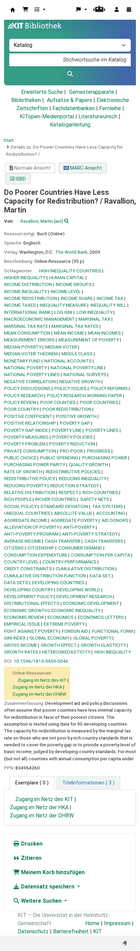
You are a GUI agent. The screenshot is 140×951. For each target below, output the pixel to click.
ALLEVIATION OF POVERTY (31, 527)
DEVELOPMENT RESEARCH (84, 596)
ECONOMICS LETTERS (101, 617)
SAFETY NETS (94, 499)
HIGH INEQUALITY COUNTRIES (70, 270)
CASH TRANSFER (63, 541)
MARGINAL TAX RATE (26, 326)
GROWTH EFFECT (59, 645)
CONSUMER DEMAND (80, 547)
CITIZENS (14, 547)
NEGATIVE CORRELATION (30, 381)
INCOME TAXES (20, 305)
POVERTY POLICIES (72, 437)
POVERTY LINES (102, 430)
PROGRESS (98, 451)
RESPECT (68, 492)
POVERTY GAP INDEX (26, 430)
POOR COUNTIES (58, 402)
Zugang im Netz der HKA (37, 687)
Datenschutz (33, 931)
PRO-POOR (71, 451)
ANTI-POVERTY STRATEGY (90, 534)
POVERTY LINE (67, 430)
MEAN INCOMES (104, 333)
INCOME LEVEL (66, 291)
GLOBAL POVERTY (92, 638)
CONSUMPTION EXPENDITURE (35, 555)
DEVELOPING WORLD (78, 589)
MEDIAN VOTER (61, 347)
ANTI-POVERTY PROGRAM (31, 534)
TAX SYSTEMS (107, 506)
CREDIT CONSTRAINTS (28, 568)
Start (8, 140)
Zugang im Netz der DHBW (39, 694)
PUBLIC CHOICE (20, 457)
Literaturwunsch (97, 116)
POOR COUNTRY (21, 409)
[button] (25, 9)
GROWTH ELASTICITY (103, 645)
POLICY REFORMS (109, 388)
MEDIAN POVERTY (22, 347)
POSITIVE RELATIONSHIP (30, 423)
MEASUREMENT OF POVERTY (88, 339)
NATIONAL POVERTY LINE (77, 367)
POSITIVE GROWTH (76, 416)
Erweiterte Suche (42, 92)
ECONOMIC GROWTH (26, 610)
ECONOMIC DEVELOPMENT (91, 603)
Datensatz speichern (48, 886)
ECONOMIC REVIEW (24, 617)
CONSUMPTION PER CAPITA (100, 555)
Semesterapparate (91, 92)
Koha (12, 9)
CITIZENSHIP (41, 547)
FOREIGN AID (75, 631)
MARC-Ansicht (85, 168)
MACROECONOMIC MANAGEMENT (39, 319)
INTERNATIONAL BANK (27, 312)
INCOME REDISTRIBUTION (30, 298)
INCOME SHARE (77, 298)
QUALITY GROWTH (88, 464)
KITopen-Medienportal (47, 116)
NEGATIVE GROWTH (80, 381)
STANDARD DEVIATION (64, 506)
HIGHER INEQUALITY (25, 277)
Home (92, 923)
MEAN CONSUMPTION (27, 333)
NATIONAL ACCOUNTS (68, 360)
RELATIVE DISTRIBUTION (29, 492)
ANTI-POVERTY (79, 527)
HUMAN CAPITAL (67, 277)
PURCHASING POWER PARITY (34, 464)
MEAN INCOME (69, 333)
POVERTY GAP (75, 423)
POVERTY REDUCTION (72, 443)
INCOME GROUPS (74, 284)
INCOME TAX (110, 298)
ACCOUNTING (110, 513)
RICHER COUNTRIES (55, 499)
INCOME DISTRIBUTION (28, 284)
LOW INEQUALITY (94, 312)
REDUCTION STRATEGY (74, 485)
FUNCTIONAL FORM (112, 631)
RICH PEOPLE (18, 499)
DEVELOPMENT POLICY (28, 596)
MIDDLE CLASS (77, 353)
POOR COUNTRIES (99, 402)
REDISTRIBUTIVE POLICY (29, 478)
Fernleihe (110, 108)
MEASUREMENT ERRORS (29, 339)
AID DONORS (115, 520)
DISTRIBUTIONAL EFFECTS (31, 603)
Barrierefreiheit (71, 931)
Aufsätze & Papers (69, 100)
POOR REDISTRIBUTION (66, 409)
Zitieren (30, 858)
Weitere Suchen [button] (41, 901)
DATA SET (100, 575)
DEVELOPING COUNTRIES (58, 582)
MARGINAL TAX (94, 319)
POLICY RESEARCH (23, 395)
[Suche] (70, 74)
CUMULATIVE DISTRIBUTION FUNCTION (45, 575)
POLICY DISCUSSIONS (27, 388)
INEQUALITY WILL (108, 305)
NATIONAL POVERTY (25, 367)
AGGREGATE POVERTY (74, 520)
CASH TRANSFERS (104, 541)
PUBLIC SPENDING (59, 457)
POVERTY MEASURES (26, 437)
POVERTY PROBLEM (25, 443)
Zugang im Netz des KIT (42, 680)
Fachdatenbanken (73, 108)
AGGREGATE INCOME (25, 520)
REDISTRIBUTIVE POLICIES (73, 471)
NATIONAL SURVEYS (85, 374)
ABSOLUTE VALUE (73, 513)
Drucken (31, 843)
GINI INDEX (15, 638)
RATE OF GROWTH (23, 471)
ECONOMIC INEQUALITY (76, 610)
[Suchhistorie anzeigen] (129, 9)
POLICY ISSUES (70, 388)
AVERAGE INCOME (22, 541)
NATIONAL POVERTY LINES (32, 374)
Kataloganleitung (70, 124)
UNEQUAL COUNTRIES (27, 513)
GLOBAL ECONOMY (49, 638)
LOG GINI (63, 312)
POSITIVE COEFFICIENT (28, 416)
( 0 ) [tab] (32, 783)
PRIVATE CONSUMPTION (30, 451)
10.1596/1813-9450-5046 (41, 661)
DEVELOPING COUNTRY (28, 589)
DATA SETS (16, 582)
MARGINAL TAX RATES (75, 326)
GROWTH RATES (21, 652)
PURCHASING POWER (104, 457)
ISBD (20, 179)
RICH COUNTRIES (100, 492)
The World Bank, (71, 252)
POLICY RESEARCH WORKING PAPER (84, 395)
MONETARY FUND (22, 360)
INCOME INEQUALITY (25, 291)
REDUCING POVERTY (25, 485)
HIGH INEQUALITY (112, 652)
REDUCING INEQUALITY (82, 478)
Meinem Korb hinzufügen (52, 872)
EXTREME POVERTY (64, 624)
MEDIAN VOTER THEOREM (31, 353)
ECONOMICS (61, 617)
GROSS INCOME (20, 645)
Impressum (117, 923)
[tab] (88, 783)
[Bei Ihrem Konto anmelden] (116, 9)
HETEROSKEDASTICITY (66, 652)
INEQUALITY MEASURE (63, 305)
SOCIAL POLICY (20, 506)
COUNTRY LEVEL (21, 561)
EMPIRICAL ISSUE (22, 624)
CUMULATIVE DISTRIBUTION (85, 568)
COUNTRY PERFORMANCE (69, 561)
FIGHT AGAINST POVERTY (31, 631)
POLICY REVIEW (20, 402)
